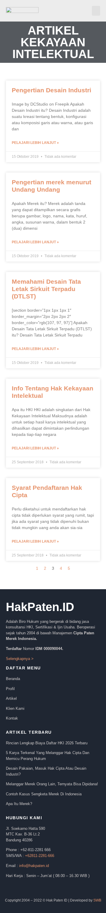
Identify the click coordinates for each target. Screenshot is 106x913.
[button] (96, 11)
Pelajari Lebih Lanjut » (35, 143)
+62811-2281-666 (39, 855)
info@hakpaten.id (34, 865)
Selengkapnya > (20, 658)
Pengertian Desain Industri (51, 90)
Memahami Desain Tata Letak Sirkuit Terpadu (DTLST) (46, 289)
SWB (97, 900)
